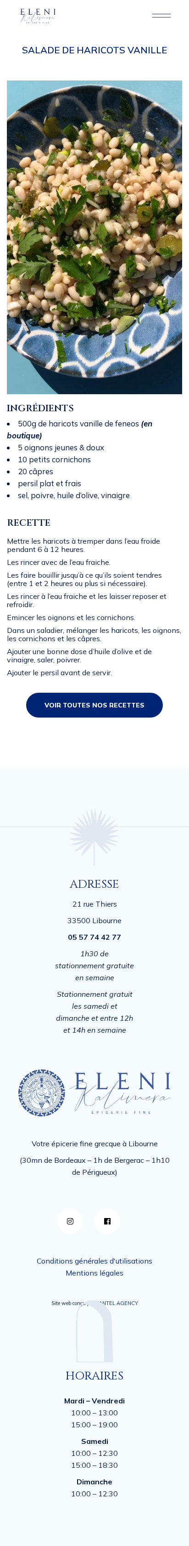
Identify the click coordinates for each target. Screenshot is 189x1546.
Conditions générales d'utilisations (94, 1260)
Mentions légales (94, 1272)
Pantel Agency (117, 1303)
